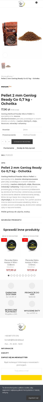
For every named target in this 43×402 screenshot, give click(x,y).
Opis (3, 163)
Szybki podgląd (15, 246)
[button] (9, 275)
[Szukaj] (7, 4)
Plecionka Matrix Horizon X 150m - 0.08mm (11, 262)
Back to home (41, 77)
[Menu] (3, 4)
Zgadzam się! (33, 398)
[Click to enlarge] (5, 55)
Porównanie (9, 148)
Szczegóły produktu (11, 220)
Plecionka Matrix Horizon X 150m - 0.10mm (32, 262)
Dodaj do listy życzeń (26, 148)
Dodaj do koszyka (22, 142)
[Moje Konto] (39, 4)
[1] (21, 377)
